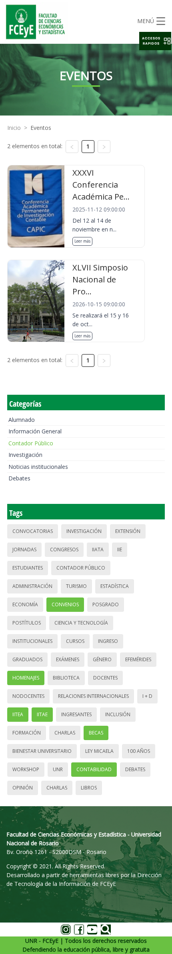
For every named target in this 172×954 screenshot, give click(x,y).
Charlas (64, 732)
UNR (58, 769)
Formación (26, 732)
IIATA (98, 549)
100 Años (138, 751)
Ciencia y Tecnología (81, 622)
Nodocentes (28, 696)
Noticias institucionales (38, 466)
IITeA (17, 714)
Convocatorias (32, 531)
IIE (119, 549)
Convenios (65, 604)
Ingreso (108, 641)
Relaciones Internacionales (93, 696)
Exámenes (67, 659)
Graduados (27, 659)
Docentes (105, 677)
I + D (147, 696)
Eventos (40, 127)
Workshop (25, 769)
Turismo (76, 586)
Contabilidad (94, 769)
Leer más (82, 241)
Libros (89, 787)
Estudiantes (27, 567)
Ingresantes (76, 714)
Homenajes (25, 677)
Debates (19, 478)
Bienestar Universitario (42, 751)
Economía (25, 604)
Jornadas (24, 549)
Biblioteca (66, 677)
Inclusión (117, 714)
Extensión (127, 531)
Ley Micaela (99, 751)
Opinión (22, 787)
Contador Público (30, 443)
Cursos (75, 641)
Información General (35, 431)
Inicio (14, 127)
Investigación (25, 454)
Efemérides (138, 659)
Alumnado (21, 419)
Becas (96, 732)
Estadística (114, 586)
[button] (155, 41)
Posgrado (105, 604)
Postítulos (26, 622)
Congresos (64, 549)
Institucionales (32, 641)
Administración (32, 586)
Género (102, 659)
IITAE (42, 714)
